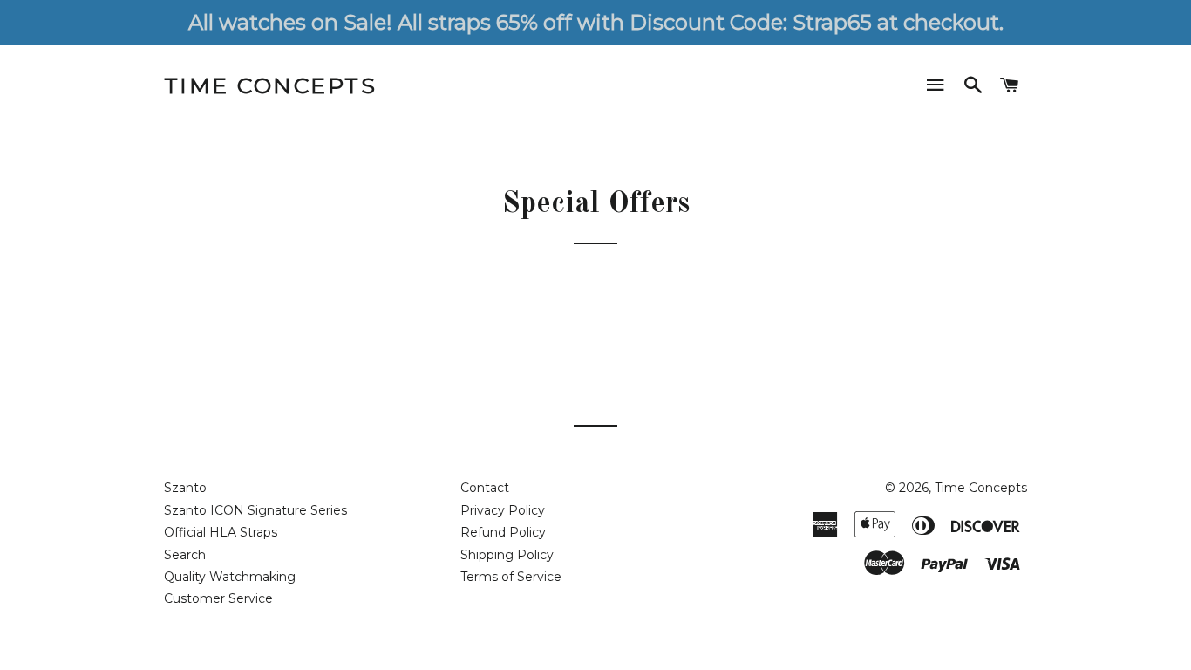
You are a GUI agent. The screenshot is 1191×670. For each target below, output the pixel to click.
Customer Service (218, 598)
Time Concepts (271, 85)
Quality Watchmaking (230, 577)
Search (185, 555)
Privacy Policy (502, 510)
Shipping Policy (507, 555)
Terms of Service (510, 577)
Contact (484, 488)
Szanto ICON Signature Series (255, 510)
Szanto (185, 488)
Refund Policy (503, 532)
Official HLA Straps (220, 532)
